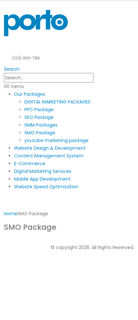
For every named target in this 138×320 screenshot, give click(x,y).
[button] (12, 69)
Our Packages (29, 94)
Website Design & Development (50, 148)
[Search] (97, 78)
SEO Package (39, 117)
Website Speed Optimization (46, 186)
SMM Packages (40, 125)
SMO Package (39, 132)
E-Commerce (29, 163)
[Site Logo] (36, 22)
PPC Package (39, 109)
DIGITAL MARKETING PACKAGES (57, 102)
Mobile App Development (42, 179)
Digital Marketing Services (42, 171)
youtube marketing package (56, 140)
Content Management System (48, 156)
